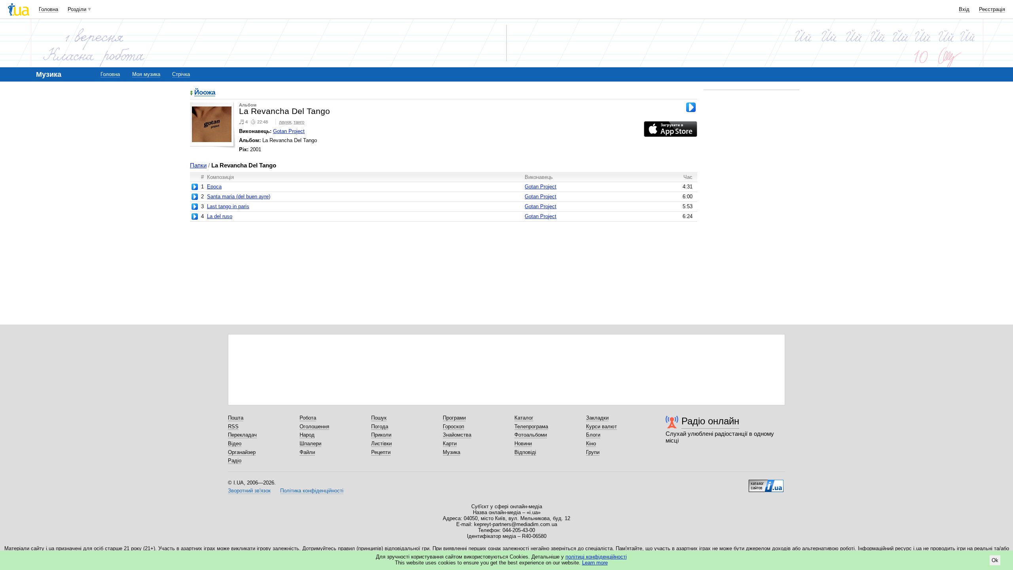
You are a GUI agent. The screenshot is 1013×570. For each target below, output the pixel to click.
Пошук (379, 418)
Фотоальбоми (530, 435)
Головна (48, 9)
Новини (523, 443)
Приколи (381, 435)
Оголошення (314, 426)
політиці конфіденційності (596, 557)
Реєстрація (992, 9)
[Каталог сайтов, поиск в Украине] (766, 483)
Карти (450, 443)
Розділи (77, 9)
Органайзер (242, 452)
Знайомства (457, 435)
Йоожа (204, 92)
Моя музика (146, 74)
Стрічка (181, 74)
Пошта (235, 418)
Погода (379, 426)
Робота (308, 418)
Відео (234, 443)
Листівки (381, 443)
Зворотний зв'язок (249, 491)
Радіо (234, 461)
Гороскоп (453, 426)
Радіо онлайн (710, 421)
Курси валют (601, 426)
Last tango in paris (228, 206)
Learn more (595, 563)
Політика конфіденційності (311, 491)
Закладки (597, 418)
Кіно (591, 443)
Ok (995, 560)
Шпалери (310, 443)
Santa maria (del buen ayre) (238, 197)
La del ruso (219, 216)
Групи (592, 452)
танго (299, 122)
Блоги (593, 435)
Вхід (964, 9)
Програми (454, 418)
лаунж (285, 122)
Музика (451, 452)
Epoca (214, 187)
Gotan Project (289, 131)
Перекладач (242, 435)
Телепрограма (531, 426)
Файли (307, 452)
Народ (307, 435)
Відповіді (525, 452)
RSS (233, 426)
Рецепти (381, 452)
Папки (198, 165)
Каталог (523, 418)
